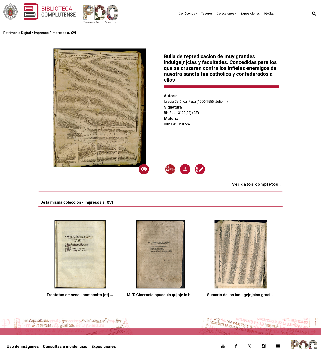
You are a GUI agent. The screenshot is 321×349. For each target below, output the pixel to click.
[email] (278, 347)
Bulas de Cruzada (177, 124)
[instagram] (263, 347)
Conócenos (187, 13)
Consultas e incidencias (65, 346)
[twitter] (249, 347)
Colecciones (225, 13)
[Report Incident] (200, 169)
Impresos (41, 33)
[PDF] (185, 169)
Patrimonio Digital (17, 33)
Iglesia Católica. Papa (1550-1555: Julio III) (196, 101)
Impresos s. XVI (64, 33)
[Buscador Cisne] (170, 169)
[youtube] (223, 347)
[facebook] (235, 347)
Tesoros (207, 13)
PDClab (269, 13)
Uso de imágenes (23, 346)
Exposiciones (250, 13)
